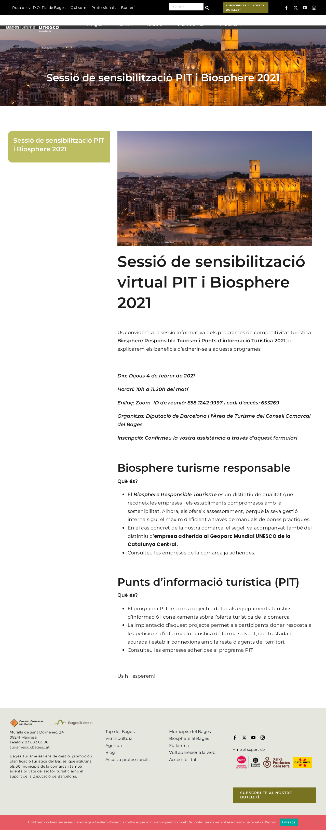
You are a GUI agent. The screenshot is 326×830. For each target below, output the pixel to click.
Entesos (289, 822)
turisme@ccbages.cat (30, 747)
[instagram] (314, 8)
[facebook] (286, 8)
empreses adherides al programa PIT (207, 650)
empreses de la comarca (192, 553)
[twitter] (296, 8)
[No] (319, 822)
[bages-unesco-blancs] (33, 16)
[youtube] (305, 8)
